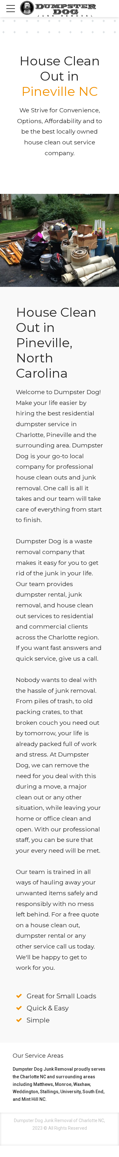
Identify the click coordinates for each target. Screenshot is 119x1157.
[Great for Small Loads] (19, 996)
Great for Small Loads (61, 996)
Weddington (25, 1091)
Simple (38, 1020)
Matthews (43, 1084)
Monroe (63, 1084)
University (70, 1091)
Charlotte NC (33, 1076)
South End (93, 1091)
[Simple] (19, 1020)
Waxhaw (81, 1084)
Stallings (49, 1091)
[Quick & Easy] (19, 1008)
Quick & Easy (48, 1008)
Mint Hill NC (33, 1099)
